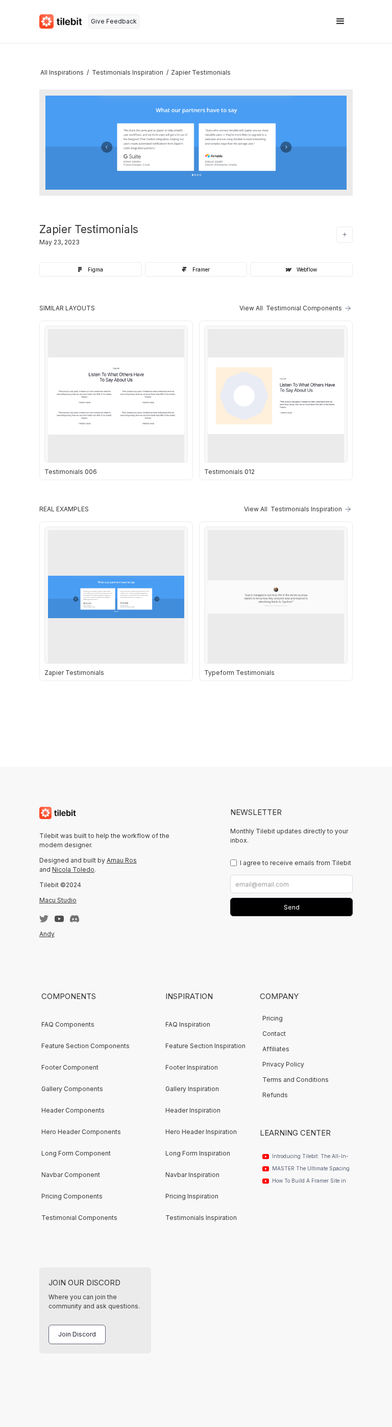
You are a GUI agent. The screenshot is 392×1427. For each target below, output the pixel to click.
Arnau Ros (122, 860)
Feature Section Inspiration (205, 1046)
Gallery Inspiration (192, 1089)
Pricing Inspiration (191, 1196)
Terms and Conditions (295, 1079)
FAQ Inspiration (187, 1024)
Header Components (73, 1110)
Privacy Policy (283, 1064)
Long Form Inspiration (197, 1153)
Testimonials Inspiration (201, 1217)
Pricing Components (72, 1196)
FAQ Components (67, 1024)
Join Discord (77, 1334)
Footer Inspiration (191, 1067)
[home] (60, 21)
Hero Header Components (81, 1132)
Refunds (275, 1095)
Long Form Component (76, 1153)
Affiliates (275, 1049)
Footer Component (70, 1067)
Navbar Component (70, 1175)
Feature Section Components (85, 1046)
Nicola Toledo (73, 869)
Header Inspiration (192, 1110)
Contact (274, 1033)
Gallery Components (72, 1089)
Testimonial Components (79, 1217)
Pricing (272, 1018)
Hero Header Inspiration (201, 1132)
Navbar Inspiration (192, 1175)
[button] (340, 21)
